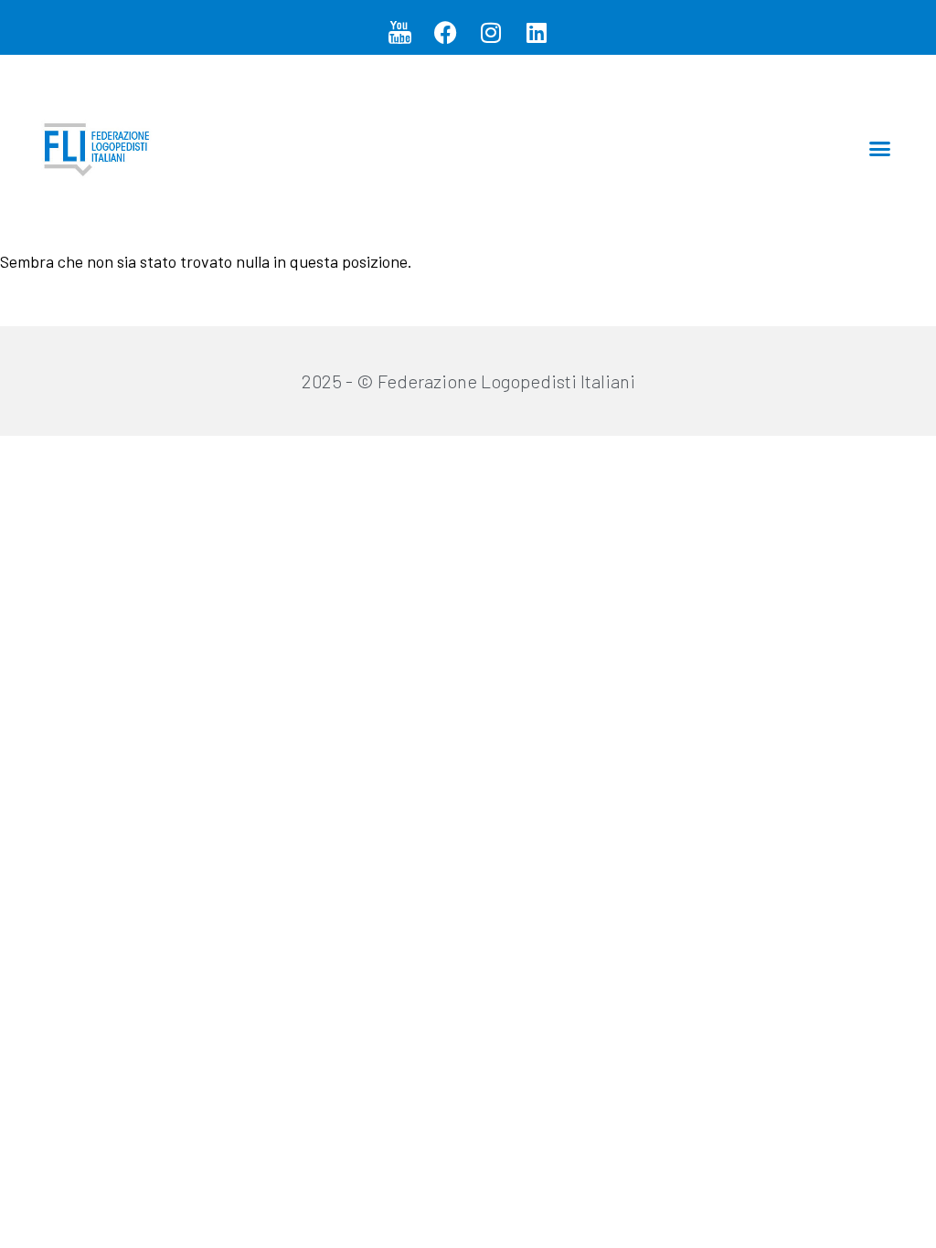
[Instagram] (491, 32)
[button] (880, 149)
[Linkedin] (536, 32)
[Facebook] (445, 32)
